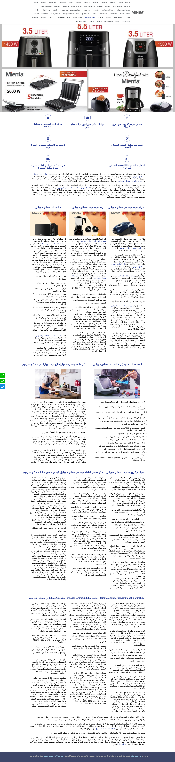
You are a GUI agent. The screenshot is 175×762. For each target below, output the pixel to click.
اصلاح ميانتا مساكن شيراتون (130, 248)
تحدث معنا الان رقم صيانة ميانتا (53, 756)
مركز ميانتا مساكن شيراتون (121, 306)
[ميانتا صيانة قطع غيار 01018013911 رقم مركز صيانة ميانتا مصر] (137, 12)
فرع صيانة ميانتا (136, 756)
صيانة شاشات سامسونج (105, 728)
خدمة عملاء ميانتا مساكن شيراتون (48, 335)
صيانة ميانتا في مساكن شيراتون (129, 181)
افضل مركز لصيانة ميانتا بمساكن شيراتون (74, 187)
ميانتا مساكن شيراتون (126, 276)
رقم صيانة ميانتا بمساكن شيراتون (93, 241)
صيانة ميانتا (121, 744)
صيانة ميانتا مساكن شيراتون (50, 243)
